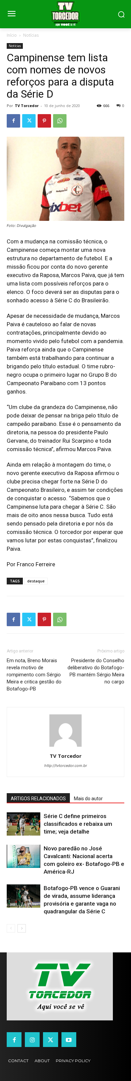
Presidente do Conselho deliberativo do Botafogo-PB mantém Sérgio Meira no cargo (96, 671)
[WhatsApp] (60, 121)
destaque (36, 580)
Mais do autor (88, 798)
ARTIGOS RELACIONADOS (38, 798)
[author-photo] (65, 746)
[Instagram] (32, 1039)
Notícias (31, 35)
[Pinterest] (44, 121)
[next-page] (21, 928)
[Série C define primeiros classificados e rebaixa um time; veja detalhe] (23, 824)
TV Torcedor (27, 105)
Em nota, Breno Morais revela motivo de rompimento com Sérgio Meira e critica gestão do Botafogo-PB (34, 674)
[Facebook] (13, 121)
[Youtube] (68, 1039)
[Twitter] (29, 121)
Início (12, 35)
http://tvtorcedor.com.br (65, 765)
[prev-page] (11, 928)
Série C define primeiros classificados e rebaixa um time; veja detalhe (78, 824)
